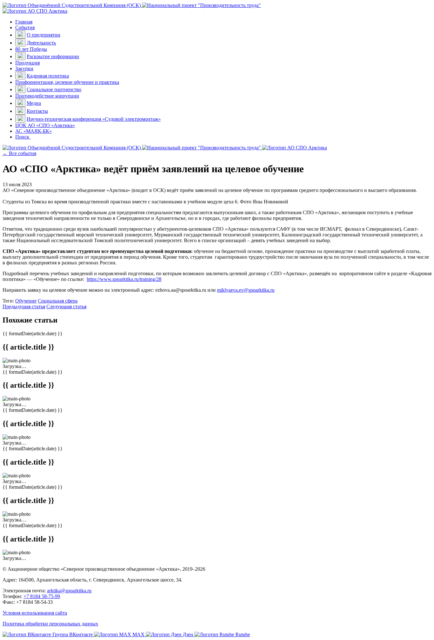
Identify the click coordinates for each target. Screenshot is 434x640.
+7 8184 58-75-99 (42, 596)
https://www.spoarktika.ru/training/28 (124, 279)
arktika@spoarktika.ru (69, 590)
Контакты (37, 111)
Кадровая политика (48, 75)
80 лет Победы (31, 49)
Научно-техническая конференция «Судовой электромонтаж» (94, 119)
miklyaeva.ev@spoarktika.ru (246, 290)
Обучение (26, 300)
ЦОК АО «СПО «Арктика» (45, 125)
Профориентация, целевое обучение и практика (67, 82)
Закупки (24, 68)
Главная (23, 21)
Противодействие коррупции (47, 96)
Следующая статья (66, 306)
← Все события (19, 153)
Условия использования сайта (35, 613)
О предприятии (43, 34)
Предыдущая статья (24, 306)
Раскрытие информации (53, 56)
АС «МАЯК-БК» (33, 131)
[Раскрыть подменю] (20, 34)
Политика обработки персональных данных (50, 623)
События (25, 27)
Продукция (27, 62)
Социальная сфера (58, 300)
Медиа (34, 103)
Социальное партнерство (54, 89)
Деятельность (41, 42)
